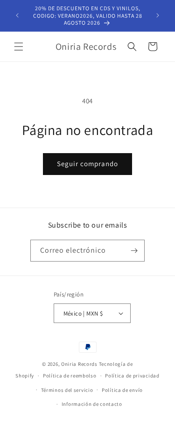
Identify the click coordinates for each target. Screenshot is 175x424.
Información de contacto (92, 404)
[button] (18, 46)
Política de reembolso (70, 375)
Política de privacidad (132, 375)
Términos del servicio (67, 390)
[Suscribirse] (134, 251)
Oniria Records (79, 364)
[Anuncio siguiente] (157, 15)
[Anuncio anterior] (17, 15)
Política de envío (122, 390)
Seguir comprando (87, 163)
